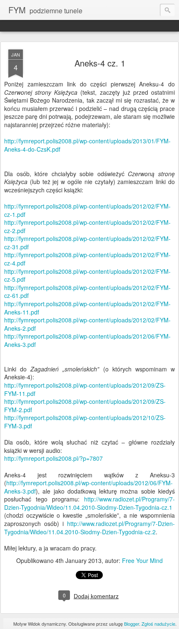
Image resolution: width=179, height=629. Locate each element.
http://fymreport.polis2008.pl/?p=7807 (53, 458)
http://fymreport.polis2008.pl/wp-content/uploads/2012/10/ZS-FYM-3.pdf (85, 421)
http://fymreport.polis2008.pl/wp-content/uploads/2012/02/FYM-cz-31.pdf (87, 242)
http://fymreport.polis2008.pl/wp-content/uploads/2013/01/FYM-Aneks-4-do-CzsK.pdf (87, 145)
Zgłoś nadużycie (158, 623)
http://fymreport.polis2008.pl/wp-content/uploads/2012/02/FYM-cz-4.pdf (87, 259)
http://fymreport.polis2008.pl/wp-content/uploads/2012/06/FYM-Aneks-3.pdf (87, 340)
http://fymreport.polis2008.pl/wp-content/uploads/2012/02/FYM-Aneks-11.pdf (87, 308)
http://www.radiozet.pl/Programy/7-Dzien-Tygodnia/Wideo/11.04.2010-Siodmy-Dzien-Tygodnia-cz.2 (89, 527)
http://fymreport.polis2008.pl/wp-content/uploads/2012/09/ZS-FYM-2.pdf (85, 405)
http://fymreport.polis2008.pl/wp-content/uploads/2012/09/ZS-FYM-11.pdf (85, 389)
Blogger (131, 623)
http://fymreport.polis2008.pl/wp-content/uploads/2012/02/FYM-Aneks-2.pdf (87, 324)
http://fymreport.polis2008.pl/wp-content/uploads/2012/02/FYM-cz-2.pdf (87, 226)
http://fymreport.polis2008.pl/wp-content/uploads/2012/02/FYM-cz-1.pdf (87, 210)
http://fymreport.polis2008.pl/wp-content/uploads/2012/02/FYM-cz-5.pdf (87, 275)
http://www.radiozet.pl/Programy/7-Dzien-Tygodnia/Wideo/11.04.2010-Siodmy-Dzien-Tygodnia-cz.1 (89, 503)
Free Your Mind (142, 560)
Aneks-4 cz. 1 (100, 63)
